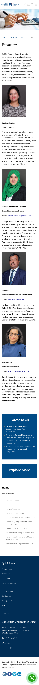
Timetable (6, 574)
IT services (6, 578)
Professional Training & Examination (20, 533)
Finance (9, 505)
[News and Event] (28, 4)
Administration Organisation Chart (19, 544)
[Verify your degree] (24, 4)
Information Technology (15, 513)
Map (3, 605)
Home (4, 38)
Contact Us (6, 596)
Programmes (7, 569)
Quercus (5, 613)
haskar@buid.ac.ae (16, 299)
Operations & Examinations (16, 528)
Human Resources (13, 509)
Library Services (8, 591)
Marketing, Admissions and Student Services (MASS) (19, 538)
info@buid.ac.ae (13, 648)
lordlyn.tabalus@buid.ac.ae (19, 215)
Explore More (19, 470)
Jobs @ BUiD (7, 601)
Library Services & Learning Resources (20, 517)
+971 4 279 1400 (12, 638)
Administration (16, 38)
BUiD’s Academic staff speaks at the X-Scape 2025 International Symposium (20, 449)
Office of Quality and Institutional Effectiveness (19, 523)
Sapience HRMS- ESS (10, 583)
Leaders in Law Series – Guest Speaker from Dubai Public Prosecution (17, 429)
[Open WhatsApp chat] (32, 678)
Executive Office (12, 501)
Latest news (19, 420)
